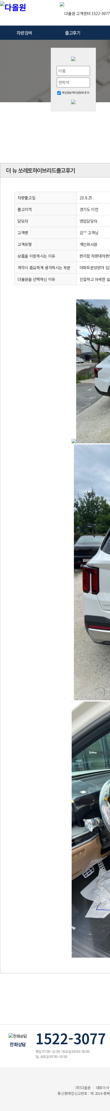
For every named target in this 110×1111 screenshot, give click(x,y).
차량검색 (24, 32)
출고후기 (72, 32)
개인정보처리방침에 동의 (75, 92)
